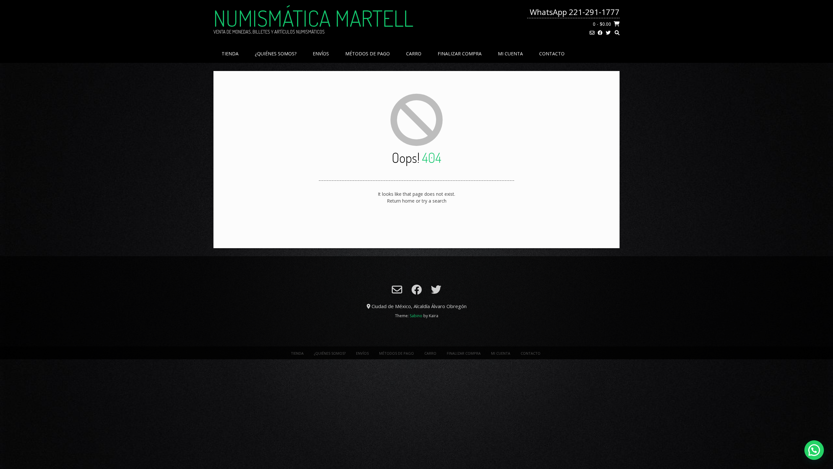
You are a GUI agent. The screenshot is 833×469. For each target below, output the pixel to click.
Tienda (230, 53)
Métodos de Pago (367, 53)
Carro (413, 53)
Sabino (416, 316)
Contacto (552, 53)
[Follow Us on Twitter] (608, 32)
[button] (814, 450)
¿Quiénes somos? (275, 53)
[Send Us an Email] (592, 32)
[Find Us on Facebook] (600, 32)
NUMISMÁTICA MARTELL (313, 18)
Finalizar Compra (460, 53)
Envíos (321, 53)
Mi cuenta (510, 53)
